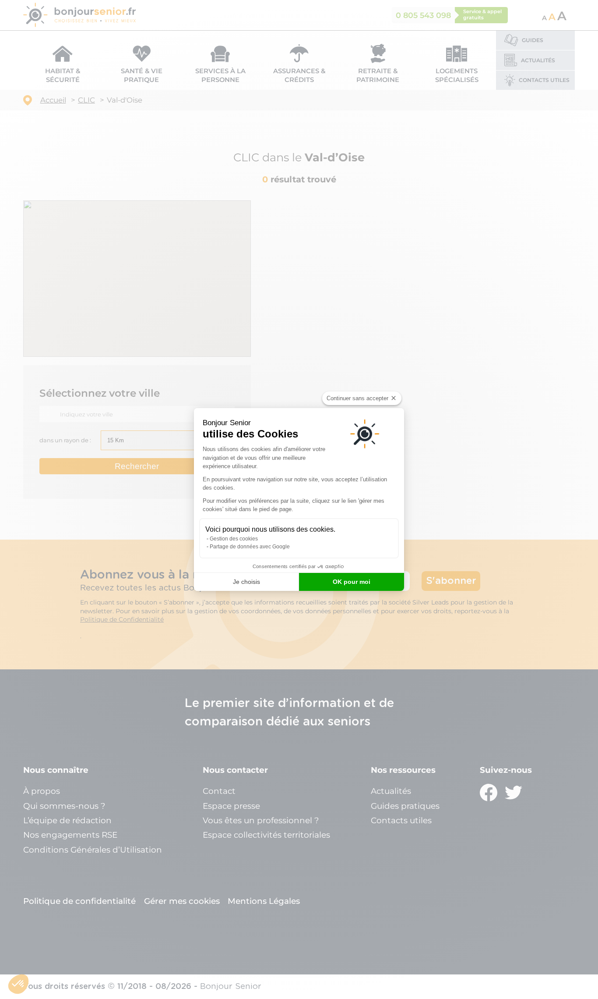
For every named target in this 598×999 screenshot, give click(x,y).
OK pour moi (351, 581)
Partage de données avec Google (250, 547)
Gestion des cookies (234, 539)
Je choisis (246, 581)
